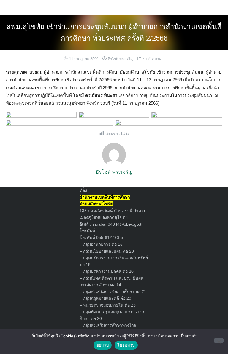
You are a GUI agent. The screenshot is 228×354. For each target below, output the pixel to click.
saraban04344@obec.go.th (118, 224)
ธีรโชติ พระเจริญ (120, 59)
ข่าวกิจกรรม (152, 59)
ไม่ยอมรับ (126, 345)
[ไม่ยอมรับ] (219, 340)
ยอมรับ (102, 345)
